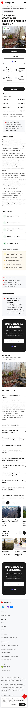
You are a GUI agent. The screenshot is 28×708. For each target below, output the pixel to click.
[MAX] (7, 607)
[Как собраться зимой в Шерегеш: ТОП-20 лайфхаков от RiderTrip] (20, 544)
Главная (4, 6)
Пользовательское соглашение (9, 656)
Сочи (2, 622)
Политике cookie (19, 700)
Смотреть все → (15, 502)
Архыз (3, 629)
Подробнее (4, 692)
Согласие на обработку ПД (8, 649)
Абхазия (3, 626)
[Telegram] (3, 607)
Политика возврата (6, 659)
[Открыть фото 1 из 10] (14, 374)
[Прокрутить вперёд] (7, 502)
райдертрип (7, 602)
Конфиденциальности (7, 701)
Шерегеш (3, 619)
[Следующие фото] (23, 374)
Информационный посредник (9, 637)
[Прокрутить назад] (3, 502)
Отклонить (13, 704)
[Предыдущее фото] (4, 37)
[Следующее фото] (23, 37)
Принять (22, 704)
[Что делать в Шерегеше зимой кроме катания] (8, 544)
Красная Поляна (11, 6)
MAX (15, 61)
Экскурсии (18, 6)
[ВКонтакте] (11, 607)
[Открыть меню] (25, 2)
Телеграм (15, 56)
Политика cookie (5, 652)
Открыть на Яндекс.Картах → (15, 313)
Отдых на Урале (5, 670)
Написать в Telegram (15, 341)
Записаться (14, 51)
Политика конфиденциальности (9, 645)
